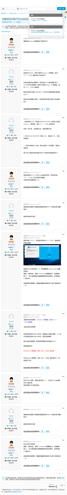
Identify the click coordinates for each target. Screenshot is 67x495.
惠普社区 (3, 13)
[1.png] (42, 254)
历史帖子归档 (13, 13)
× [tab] (62, 12)
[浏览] (2, 9)
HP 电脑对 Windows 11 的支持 (38, 20)
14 (6, 192)
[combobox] (31, 8)
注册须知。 (19, 492)
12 (6, 89)
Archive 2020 (23, 13)
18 (6, 397)
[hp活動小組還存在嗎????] (12, 31)
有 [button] (42, 52)
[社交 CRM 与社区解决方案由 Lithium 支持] (53, 486)
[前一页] (54, 473)
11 (6, 58)
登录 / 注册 (61, 8)
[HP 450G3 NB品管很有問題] (11, 31)
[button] (63, 68)
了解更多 (18, 22)
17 (6, 334)
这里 (62, 478)
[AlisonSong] (11, 40)
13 (6, 138)
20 (6, 461)
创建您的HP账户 (7, 22)
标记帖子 (11, 60)
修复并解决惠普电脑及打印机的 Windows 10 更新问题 (45, 32)
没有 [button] (47, 52)
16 (6, 255)
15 (6, 223)
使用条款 (12, 492)
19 (6, 428)
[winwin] (11, 72)
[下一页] (65, 31)
